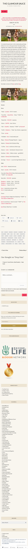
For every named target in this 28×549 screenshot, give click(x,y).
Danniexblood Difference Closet (9, 419)
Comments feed (5, 538)
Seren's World (5, 484)
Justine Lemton (5, 446)
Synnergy (3, 196)
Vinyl (23, 241)
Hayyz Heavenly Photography (8, 431)
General (23, 17)
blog (19, 84)
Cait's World (4, 414)
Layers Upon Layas (6, 448)
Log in (3, 535)
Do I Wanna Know (6, 392)
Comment (22, 285)
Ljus (3, 449)
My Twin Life (4, 461)
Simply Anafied (5, 487)
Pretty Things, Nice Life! (7, 473)
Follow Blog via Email (14, 312)
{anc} (2, 201)
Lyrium (6, 133)
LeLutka (7, 111)
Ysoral (8, 159)
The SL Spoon (5, 501)
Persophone (4, 466)
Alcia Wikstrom (5, 405)
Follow (14, 325)
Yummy (20, 243)
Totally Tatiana (5, 504)
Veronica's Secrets (6, 508)
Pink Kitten (4, 470)
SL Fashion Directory (6, 488)
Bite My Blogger (5, 411)
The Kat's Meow (5, 498)
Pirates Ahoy (22, 250)
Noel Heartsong (5, 464)
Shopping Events (6, 20)
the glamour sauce (14, 3)
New (24, 235)
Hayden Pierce (5, 429)
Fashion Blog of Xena (6, 423)
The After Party (5, 389)
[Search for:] (14, 295)
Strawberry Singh (5, 490)
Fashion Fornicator (6, 425)
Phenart (4, 467)
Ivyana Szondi (5, 440)
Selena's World (5, 481)
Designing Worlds (6, 420)
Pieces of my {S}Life (6, 469)
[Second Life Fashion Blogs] (9, 378)
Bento (4, 17)
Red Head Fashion (6, 476)
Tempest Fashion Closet (7, 494)
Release (19, 237)
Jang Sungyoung (5, 442)
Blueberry (8, 130)
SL (17, 239)
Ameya (3, 408)
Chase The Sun (5, 395)
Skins (11, 20)
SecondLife (14, 239)
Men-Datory (4, 455)
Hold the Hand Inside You (7, 393)
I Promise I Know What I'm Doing (9, 432)
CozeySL (4, 417)
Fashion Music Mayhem (7, 426)
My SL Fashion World (6, 460)
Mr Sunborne (5, 458)
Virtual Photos (8, 243)
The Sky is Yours (5, 390)
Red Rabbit (4, 478)
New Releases (4, 237)
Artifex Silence (5, 410)
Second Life (8, 239)
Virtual (2, 243)
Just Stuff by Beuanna (6, 445)
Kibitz (7, 153)
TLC (15, 241)
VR (13, 243)
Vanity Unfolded (5, 507)
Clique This (4, 416)
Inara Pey (4, 437)
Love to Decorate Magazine (8, 451)
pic (14, 84)
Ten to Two (5, 250)
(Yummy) (7, 140)
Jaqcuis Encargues (6, 443)
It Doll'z (3, 439)
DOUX (5, 166)
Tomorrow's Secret (6, 502)
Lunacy (3, 452)
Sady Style (4, 479)
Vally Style (4, 505)
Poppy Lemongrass (6, 472)
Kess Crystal (19, 26)
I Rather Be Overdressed (7, 434)
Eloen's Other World (6, 422)
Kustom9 (22, 126)
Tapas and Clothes (6, 493)
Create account (5, 533)
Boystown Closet (5, 413)
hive (8, 136)
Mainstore (20, 235)
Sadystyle (3, 239)
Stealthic (7, 126)
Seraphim (4, 482)
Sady (23, 237)
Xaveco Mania (5, 510)
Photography (10, 237)
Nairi (3, 463)
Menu (5, 11)
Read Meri (4, 475)
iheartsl (3, 435)
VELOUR (9, 120)
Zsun (3, 511)
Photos (15, 237)
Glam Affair (10, 115)
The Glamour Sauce (10, 241)
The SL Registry (5, 499)
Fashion (19, 17)
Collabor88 (14, 17)
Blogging (8, 17)
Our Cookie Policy (5, 543)
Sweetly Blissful (5, 491)
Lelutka (10, 235)
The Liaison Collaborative (19, 20)
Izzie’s (7, 149)
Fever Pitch (4, 428)
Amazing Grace (5, 407)
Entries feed (4, 536)
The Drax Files (5, 496)
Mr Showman (5, 457)
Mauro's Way (5, 454)
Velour (19, 241)
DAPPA (7, 123)
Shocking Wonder (6, 485)
